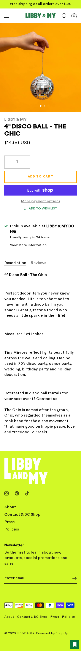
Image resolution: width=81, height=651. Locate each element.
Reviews (38, 263)
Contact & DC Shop (22, 515)
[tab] (17, 263)
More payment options (40, 201)
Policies (11, 529)
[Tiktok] (27, 493)
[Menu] (7, 16)
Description (15, 263)
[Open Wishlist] (74, 644)
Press (9, 522)
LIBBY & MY (15, 120)
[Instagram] (6, 493)
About (10, 507)
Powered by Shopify (52, 633)
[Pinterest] (17, 493)
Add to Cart (40, 176)
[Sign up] (74, 578)
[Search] (64, 16)
